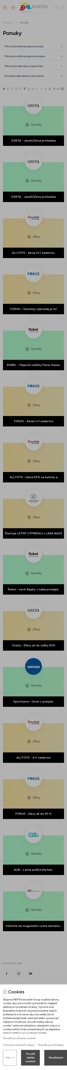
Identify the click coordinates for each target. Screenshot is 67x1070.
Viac (8, 1057)
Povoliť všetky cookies (30, 1057)
